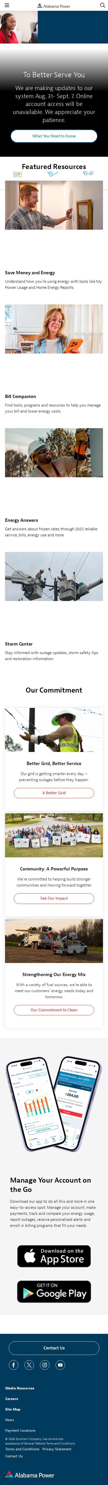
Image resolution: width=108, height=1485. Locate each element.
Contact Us (54, 1348)
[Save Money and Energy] (54, 238)
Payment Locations (20, 1430)
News (9, 1420)
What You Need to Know (54, 136)
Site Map (12, 1409)
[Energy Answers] (54, 485)
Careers (11, 1399)
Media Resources (19, 1388)
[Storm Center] (54, 609)
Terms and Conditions (22, 1449)
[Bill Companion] (54, 361)
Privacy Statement (57, 1449)
